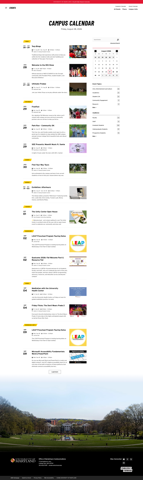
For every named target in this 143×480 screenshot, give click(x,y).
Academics (106, 93)
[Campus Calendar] (12, 8)
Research (106, 104)
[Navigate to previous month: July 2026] (95, 51)
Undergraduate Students (106, 129)
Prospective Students (106, 133)
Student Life (106, 97)
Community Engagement (106, 101)
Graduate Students (106, 126)
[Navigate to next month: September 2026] (117, 51)
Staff (106, 122)
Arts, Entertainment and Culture (106, 89)
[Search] (118, 39)
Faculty (106, 118)
